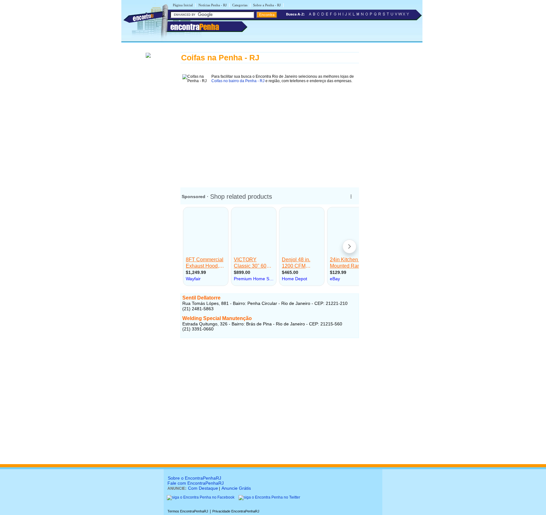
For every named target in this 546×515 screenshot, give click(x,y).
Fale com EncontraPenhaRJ (195, 483)
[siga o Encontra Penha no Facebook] (200, 497)
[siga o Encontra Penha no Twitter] (269, 497)
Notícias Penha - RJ (212, 5)
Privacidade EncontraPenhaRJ (235, 511)
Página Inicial (183, 5)
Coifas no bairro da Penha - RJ (237, 81)
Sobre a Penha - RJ (267, 5)
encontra (194, 27)
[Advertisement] (269, 133)
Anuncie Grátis (236, 488)
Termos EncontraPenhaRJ (187, 511)
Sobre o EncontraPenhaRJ (194, 478)
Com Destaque (203, 488)
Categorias (239, 5)
